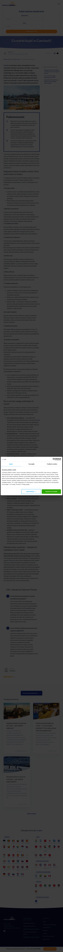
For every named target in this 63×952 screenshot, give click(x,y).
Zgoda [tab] (11, 464)
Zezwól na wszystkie (51, 491)
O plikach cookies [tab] (52, 464)
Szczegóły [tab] (32, 464)
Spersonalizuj (30, 491)
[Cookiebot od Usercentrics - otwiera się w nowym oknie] (54, 459)
